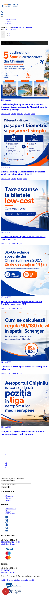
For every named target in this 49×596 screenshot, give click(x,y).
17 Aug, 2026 (6, 297)
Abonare (5, 487)
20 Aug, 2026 (6, 232)
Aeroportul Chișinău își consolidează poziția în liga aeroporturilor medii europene (22, 432)
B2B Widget (9, 513)
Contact (8, 24)
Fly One (27, 114)
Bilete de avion (10, 19)
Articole (8, 500)
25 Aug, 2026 (6, 100)
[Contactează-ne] (5, 591)
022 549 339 (27, 27)
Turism (7, 21)
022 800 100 (16, 27)
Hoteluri (8, 511)
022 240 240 (10, 29)
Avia (8, 114)
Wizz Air (20, 114)
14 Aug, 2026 (6, 362)
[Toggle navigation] (2, 16)
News (3, 114)
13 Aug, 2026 (6, 427)
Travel (33, 114)
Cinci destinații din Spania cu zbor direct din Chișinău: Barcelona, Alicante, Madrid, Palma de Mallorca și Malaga (24, 107)
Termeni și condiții (27, 580)
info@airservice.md (8, 544)
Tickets (13, 114)
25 (6, 463)
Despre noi (9, 496)
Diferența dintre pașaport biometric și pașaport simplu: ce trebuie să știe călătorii (23, 173)
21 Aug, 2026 (6, 167)
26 (6, 465)
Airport (19, 179)
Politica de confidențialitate (10, 580)
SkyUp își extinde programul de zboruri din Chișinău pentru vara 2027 (21, 302)
